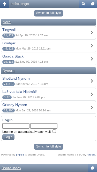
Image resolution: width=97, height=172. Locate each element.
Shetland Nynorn (16, 78)
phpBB (20, 154)
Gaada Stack (13, 56)
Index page (20, 4)
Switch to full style (48, 13)
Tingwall (9, 30)
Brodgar (9, 43)
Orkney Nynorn (14, 105)
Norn (7, 22)
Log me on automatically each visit (26, 132)
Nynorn (8, 70)
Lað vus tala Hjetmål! (19, 91)
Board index (11, 168)
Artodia (91, 154)
